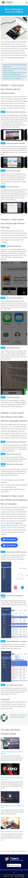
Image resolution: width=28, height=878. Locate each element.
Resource (7, 851)
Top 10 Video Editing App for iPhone (12, 831)
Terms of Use (15, 869)
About (1, 869)
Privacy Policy (7, 869)
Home (2, 851)
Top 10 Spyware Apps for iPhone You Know (12, 806)
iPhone (25, 715)
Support (21, 869)
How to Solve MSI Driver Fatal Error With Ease (12, 778)
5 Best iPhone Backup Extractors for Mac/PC (12, 752)
